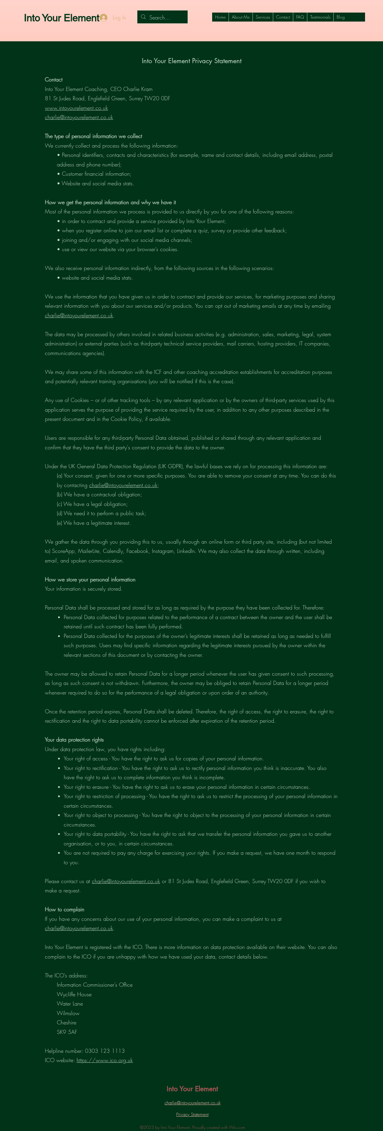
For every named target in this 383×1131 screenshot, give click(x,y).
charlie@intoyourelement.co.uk (79, 117)
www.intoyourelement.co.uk (76, 107)
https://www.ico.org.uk (105, 1060)
